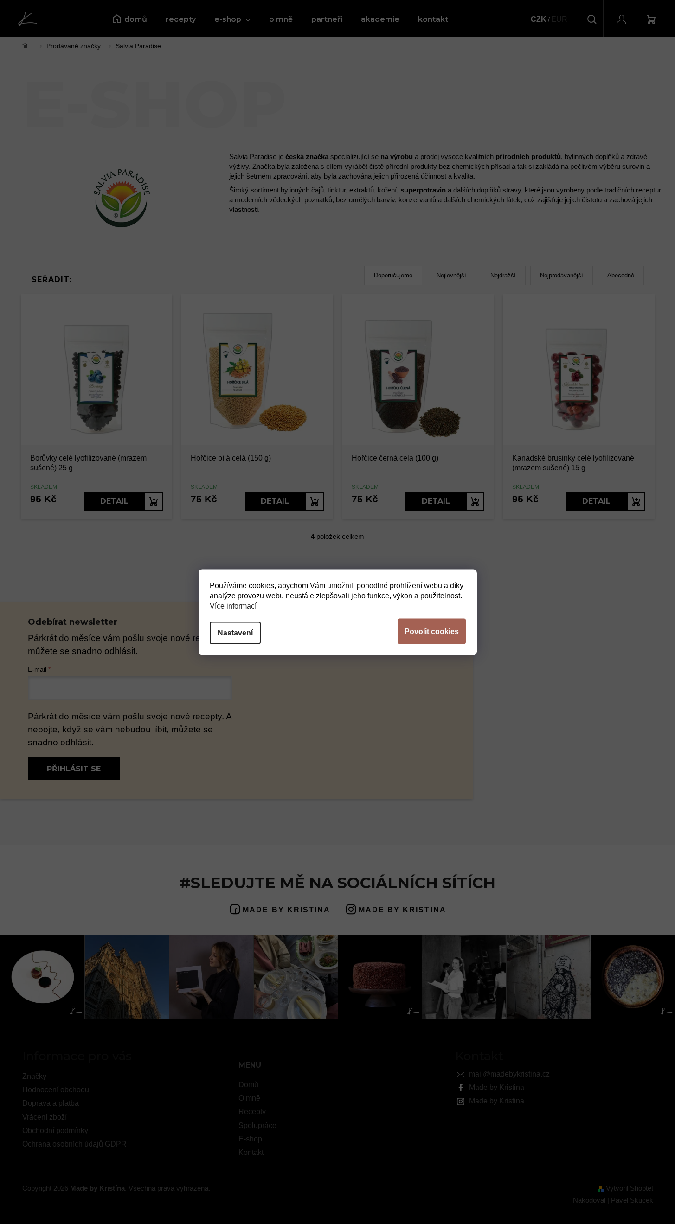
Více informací (233, 605)
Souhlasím (432, 631)
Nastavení (235, 632)
